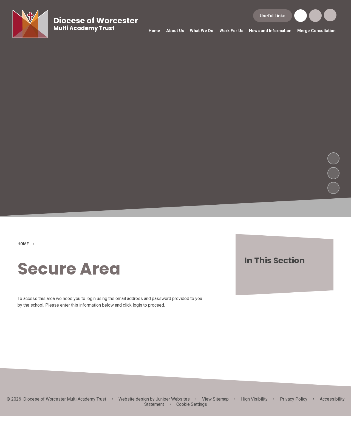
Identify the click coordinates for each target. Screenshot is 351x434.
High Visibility (254, 399)
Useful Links (272, 15)
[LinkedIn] (300, 15)
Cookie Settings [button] (191, 404)
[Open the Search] (315, 15)
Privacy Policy (293, 399)
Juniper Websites (172, 399)
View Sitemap (215, 399)
